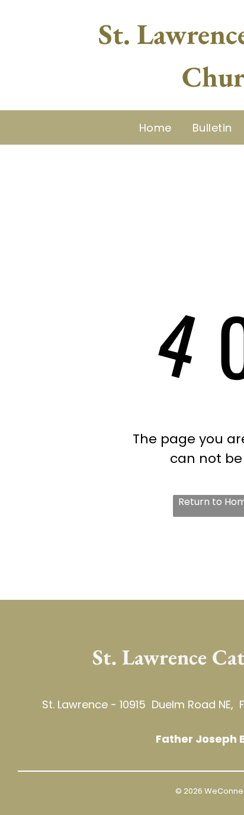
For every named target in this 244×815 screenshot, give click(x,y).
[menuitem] (157, 127)
